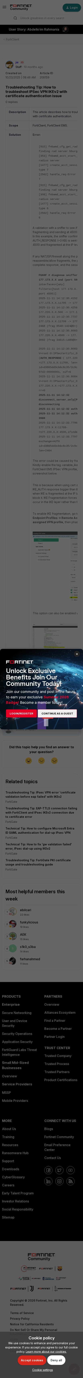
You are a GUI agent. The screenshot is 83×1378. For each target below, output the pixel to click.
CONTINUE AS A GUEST (57, 713)
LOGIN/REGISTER (21, 713)
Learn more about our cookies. (46, 1351)
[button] (41, 1370)
